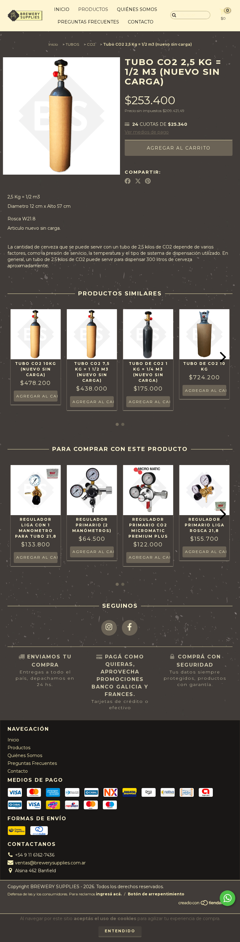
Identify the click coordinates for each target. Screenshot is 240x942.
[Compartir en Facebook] (128, 181)
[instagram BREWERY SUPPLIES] (109, 628)
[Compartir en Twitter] (138, 181)
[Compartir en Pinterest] (148, 181)
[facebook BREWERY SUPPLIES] (130, 628)
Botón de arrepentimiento (156, 894)
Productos (93, 9)
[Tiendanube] (205, 904)
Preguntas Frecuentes (88, 22)
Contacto (140, 22)
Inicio (61, 9)
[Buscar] (172, 14)
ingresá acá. (109, 894)
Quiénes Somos (137, 9)
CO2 (91, 44)
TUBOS (72, 44)
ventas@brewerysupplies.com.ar (50, 863)
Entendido (120, 931)
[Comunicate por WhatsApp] (227, 898)
